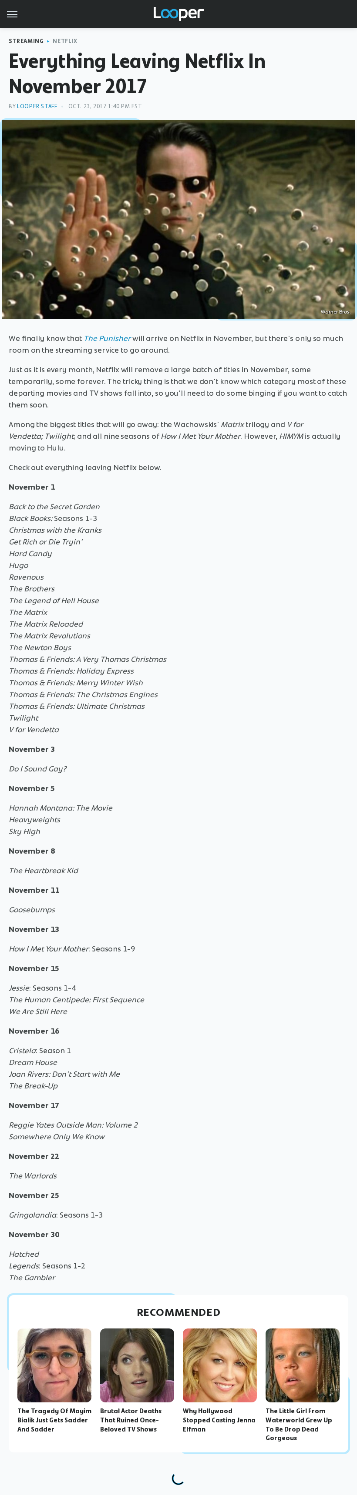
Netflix (65, 41)
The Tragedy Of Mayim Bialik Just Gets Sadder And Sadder (54, 1420)
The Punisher (107, 338)
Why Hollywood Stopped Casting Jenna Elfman (219, 1420)
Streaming (26, 41)
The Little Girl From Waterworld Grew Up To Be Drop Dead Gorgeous (299, 1424)
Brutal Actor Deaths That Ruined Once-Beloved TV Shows (131, 1420)
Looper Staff (37, 106)
